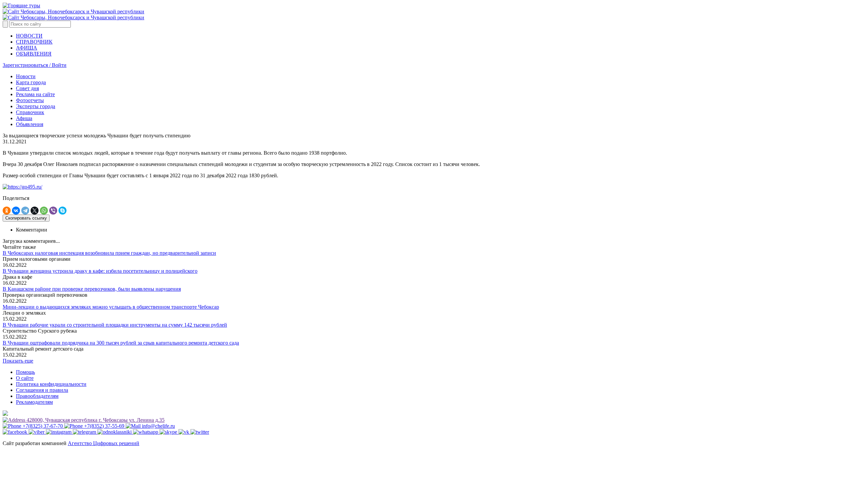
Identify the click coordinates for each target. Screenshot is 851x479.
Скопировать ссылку (26, 218)
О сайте (25, 378)
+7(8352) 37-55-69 (104, 426)
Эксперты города (35, 106)
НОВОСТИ (29, 36)
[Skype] (62, 211)
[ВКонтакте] (16, 211)
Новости (26, 76)
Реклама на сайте (35, 94)
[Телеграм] (85, 432)
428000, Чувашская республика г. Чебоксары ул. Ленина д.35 (95, 420)
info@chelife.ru (158, 426)
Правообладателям (37, 396)
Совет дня (27, 88)
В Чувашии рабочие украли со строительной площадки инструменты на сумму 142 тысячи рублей (115, 325)
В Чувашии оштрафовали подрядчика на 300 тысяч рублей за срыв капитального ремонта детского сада (121, 343)
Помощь (25, 372)
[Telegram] (25, 211)
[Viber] (53, 211)
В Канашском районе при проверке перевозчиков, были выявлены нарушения (92, 289)
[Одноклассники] (7, 211)
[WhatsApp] (44, 211)
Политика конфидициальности (51, 384)
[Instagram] (59, 432)
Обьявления (29, 124)
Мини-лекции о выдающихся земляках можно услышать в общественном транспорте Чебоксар (111, 307)
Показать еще (18, 361)
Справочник (30, 112)
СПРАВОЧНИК (34, 42)
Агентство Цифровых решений (103, 443)
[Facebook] (16, 432)
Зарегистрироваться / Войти (34, 65)
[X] (35, 211)
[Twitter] (199, 432)
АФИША (26, 48)
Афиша (24, 118)
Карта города (31, 82)
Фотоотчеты (30, 100)
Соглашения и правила (42, 390)
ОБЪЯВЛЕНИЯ (34, 54)
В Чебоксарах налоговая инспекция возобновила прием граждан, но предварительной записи (109, 253)
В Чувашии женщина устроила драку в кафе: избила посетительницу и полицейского (100, 271)
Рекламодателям (34, 402)
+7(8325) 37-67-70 (42, 426)
